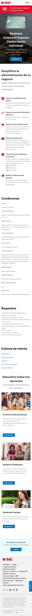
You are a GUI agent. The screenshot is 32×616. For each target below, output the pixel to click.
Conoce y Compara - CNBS (10, 576)
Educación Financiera (9, 364)
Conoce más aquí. (16, 133)
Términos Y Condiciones (10, 571)
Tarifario (4, 361)
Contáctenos (6, 564)
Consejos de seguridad (9, 566)
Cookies (14, 564)
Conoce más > (8, 435)
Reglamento (5, 354)
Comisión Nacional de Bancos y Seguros (14, 578)
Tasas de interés (7, 357)
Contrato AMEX (7, 368)
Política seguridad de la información (13, 585)
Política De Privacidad (9, 569)
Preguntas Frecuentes (9, 573)
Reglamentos (19, 580)
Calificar (16, 549)
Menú (27, 2)
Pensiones (6, 583)
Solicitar (16, 59)
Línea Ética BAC (23, 571)
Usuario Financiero (8, 580)
